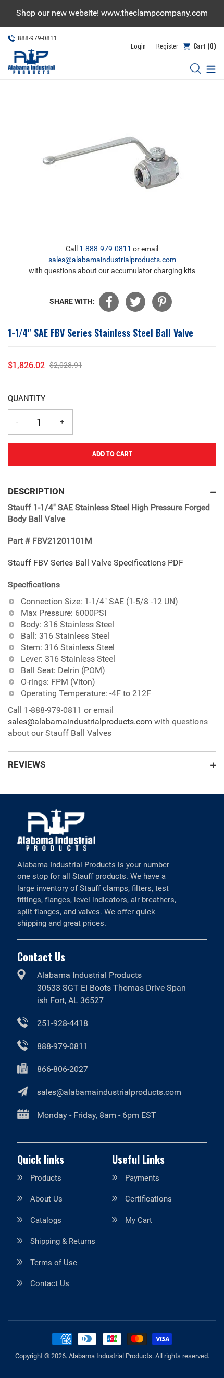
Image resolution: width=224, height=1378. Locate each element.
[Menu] (208, 68)
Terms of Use (53, 1262)
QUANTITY (26, 398)
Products (45, 1178)
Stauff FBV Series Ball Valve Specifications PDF (95, 563)
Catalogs (45, 1220)
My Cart (138, 1220)
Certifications (148, 1199)
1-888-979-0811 (105, 248)
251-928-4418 (62, 1023)
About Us (46, 1199)
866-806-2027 (62, 1069)
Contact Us (49, 1283)
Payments (142, 1178)
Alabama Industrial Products (110, 1356)
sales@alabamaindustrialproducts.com (112, 259)
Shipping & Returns (62, 1241)
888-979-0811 (62, 1046)
